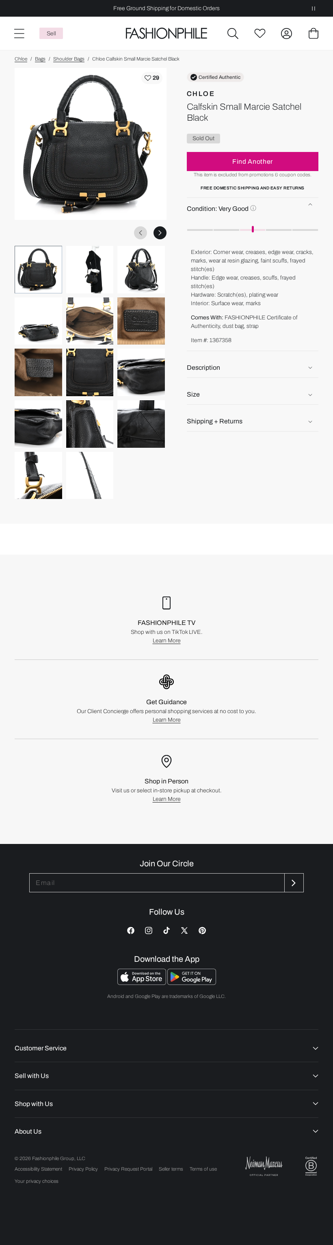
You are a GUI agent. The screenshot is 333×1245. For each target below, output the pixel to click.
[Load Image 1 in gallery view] (38, 269)
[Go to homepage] (166, 33)
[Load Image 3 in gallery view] (141, 269)
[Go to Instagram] (149, 930)
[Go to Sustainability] (311, 1166)
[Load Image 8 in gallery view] (90, 372)
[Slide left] (140, 232)
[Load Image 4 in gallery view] (38, 321)
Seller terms (171, 1169)
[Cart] (313, 33)
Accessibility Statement (38, 1169)
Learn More (167, 641)
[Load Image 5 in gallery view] (90, 321)
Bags (40, 59)
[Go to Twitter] (184, 930)
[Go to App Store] (142, 982)
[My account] (287, 33)
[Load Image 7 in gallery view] (38, 372)
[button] (233, 33)
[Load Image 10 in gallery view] (38, 424)
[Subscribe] (293, 882)
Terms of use (203, 1169)
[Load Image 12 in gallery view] (141, 424)
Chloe (21, 59)
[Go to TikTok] (166, 930)
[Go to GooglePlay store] (191, 982)
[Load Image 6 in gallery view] (141, 321)
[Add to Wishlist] (151, 78)
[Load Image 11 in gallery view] (90, 424)
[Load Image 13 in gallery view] (38, 475)
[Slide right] (160, 232)
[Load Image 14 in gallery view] (90, 475)
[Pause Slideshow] (313, 8)
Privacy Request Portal (128, 1169)
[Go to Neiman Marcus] (264, 1166)
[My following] (260, 33)
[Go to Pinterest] (202, 930)
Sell (51, 33)
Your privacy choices (36, 1181)
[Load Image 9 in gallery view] (141, 372)
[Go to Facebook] (131, 930)
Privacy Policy (83, 1169)
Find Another (252, 161)
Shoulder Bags (68, 59)
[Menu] (19, 33)
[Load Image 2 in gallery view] (90, 269)
